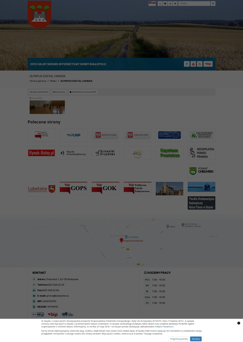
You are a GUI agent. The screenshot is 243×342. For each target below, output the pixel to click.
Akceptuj (196, 338)
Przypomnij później (179, 338)
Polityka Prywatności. (164, 326)
